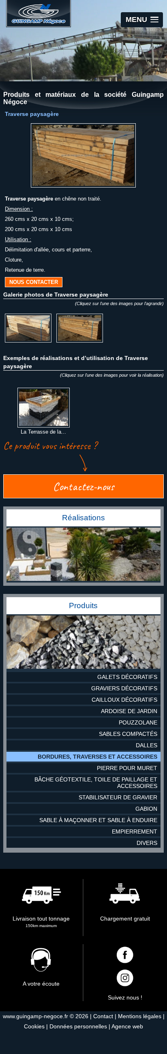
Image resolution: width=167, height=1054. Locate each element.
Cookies (34, 1026)
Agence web (127, 1026)
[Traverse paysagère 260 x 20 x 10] (80, 341)
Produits (83, 605)
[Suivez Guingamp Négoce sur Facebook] (125, 955)
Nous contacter (33, 282)
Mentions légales (139, 1016)
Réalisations (83, 517)
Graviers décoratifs (124, 688)
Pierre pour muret (127, 768)
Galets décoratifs (127, 677)
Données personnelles (78, 1026)
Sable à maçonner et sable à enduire (98, 820)
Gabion (146, 808)
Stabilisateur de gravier (118, 797)
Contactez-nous (83, 486)
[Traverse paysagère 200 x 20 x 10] (28, 341)
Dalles (146, 745)
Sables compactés (128, 734)
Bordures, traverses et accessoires (97, 756)
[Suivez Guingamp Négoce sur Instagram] (125, 978)
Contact (103, 1016)
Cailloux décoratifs (124, 699)
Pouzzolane (138, 722)
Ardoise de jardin (129, 711)
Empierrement (134, 831)
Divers (147, 843)
